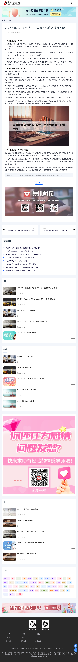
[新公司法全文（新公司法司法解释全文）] (9, 512)
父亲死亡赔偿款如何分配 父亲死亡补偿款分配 (20, 257)
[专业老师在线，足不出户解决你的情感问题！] (9, 381)
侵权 (58, 582)
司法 (10, 20)
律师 (51, 590)
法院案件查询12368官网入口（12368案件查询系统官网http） (36, 299)
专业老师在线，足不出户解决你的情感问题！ (31, 378)
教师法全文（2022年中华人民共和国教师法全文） (32, 321)
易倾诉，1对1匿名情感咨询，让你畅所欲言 (30, 542)
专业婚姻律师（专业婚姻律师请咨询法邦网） (31, 531)
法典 (18, 579)
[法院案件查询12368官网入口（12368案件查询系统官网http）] (9, 302)
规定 (9, 586)
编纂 (25, 582)
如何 (62, 590)
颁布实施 (33, 582)
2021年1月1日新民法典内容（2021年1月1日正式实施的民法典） (37, 288)
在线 (5, 594)
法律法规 (8, 641)
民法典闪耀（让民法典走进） (26, 401)
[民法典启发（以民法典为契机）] (9, 393)
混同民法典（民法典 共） (25, 367)
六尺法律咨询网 (29, 648)
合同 (35, 579)
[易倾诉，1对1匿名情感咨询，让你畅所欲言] (9, 545)
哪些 (66, 586)
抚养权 (19, 594)
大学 (32, 586)
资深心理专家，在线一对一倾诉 (27, 332)
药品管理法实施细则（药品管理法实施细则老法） (21, 264)
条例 (15, 586)
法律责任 (23, 641)
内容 (41, 579)
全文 (24, 579)
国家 (49, 586)
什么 (53, 579)
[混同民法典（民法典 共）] (9, 370)
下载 (69, 582)
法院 (20, 590)
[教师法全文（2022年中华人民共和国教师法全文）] (9, 324)
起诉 (54, 586)
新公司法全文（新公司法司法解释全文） (29, 509)
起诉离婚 (13, 590)
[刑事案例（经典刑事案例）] (9, 523)
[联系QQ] (75, 646)
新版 (36, 590)
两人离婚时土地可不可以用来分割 (16, 261)
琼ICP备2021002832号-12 (47, 648)
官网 (25, 590)
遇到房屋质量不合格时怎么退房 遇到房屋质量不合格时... (24, 248)
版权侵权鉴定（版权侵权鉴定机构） (28, 554)
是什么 (40, 582)
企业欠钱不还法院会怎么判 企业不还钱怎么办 (20, 270)
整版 (56, 590)
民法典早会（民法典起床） (25, 356)
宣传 (38, 586)
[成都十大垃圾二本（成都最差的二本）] (9, 313)
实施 (29, 579)
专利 (26, 586)
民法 (13, 579)
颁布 (43, 586)
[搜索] (71, 3)
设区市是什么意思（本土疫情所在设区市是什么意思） (23, 267)
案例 (21, 586)
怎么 (11, 582)
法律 (59, 579)
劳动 (47, 582)
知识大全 (38, 641)
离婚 (69, 579)
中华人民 (19, 582)
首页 (5, 20)
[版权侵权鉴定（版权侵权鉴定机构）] (9, 557)
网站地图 (37, 648)
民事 (68, 590)
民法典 (6, 579)
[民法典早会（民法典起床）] (9, 359)
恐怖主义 (44, 590)
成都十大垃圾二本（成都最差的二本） (29, 310)
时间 (5, 582)
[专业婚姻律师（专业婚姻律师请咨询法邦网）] (9, 534)
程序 (60, 586)
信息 (71, 586)
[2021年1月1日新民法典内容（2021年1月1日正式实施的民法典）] (9, 291)
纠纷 (23, 634)
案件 (31, 590)
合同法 (47, 579)
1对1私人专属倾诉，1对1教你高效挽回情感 (19, 251)
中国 (63, 582)
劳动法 (12, 594)
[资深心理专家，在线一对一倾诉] (9, 335)
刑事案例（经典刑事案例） (25, 520)
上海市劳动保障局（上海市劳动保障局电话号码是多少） (23, 254)
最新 (52, 582)
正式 (5, 590)
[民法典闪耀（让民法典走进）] (9, 404)
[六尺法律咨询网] (12, 3)
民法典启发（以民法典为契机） (27, 390)
